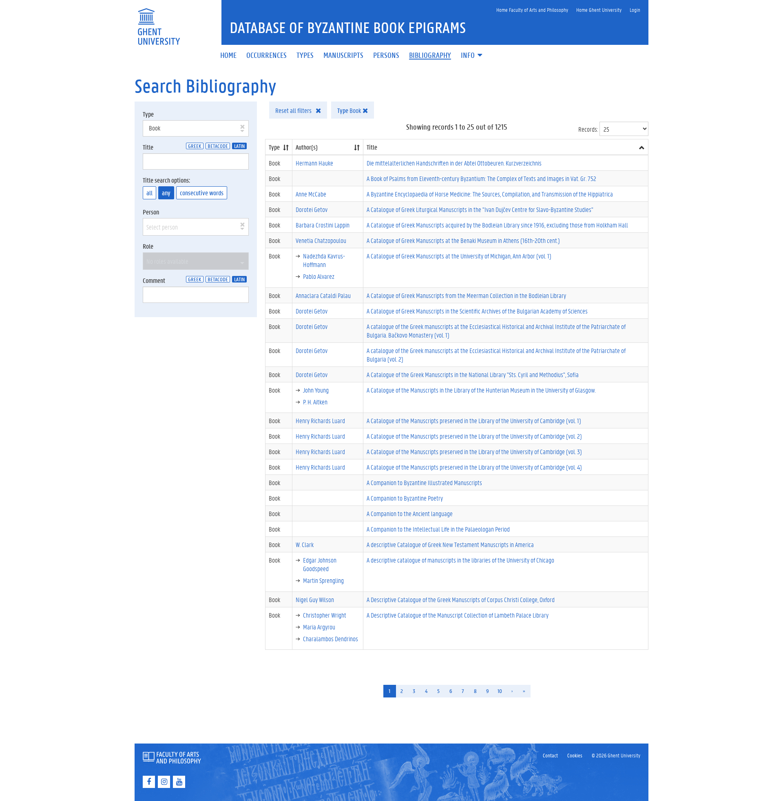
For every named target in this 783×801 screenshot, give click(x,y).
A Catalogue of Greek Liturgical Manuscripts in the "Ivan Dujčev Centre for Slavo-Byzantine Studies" (480, 209)
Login (635, 9)
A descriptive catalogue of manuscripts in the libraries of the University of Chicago (460, 560)
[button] (472, 56)
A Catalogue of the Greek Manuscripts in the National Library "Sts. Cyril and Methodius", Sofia (473, 374)
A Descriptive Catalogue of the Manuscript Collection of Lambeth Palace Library (458, 615)
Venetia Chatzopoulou (321, 240)
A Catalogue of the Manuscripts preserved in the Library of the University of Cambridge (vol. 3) (474, 451)
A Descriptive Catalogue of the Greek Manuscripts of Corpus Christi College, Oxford (461, 599)
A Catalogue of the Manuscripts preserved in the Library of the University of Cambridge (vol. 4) (474, 467)
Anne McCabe (311, 194)
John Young (316, 390)
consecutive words (201, 192)
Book (350, 110)
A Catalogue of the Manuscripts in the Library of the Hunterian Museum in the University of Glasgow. (481, 390)
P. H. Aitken (315, 401)
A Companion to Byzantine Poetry (405, 498)
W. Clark (305, 544)
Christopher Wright (324, 615)
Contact (550, 755)
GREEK (194, 146)
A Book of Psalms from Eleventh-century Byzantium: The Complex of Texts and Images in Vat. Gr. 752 (481, 178)
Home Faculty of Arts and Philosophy (532, 9)
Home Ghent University (599, 9)
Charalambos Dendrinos (330, 638)
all (149, 192)
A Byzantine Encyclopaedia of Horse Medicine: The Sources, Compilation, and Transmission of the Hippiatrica (490, 194)
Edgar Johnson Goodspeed (319, 564)
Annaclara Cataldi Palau (323, 295)
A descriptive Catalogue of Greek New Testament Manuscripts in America (450, 544)
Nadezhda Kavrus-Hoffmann (324, 260)
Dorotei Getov (311, 209)
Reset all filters (294, 110)
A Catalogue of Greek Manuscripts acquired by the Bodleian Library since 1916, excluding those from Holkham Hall (497, 225)
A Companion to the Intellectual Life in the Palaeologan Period (438, 529)
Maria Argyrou (319, 626)
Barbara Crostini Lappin (322, 225)
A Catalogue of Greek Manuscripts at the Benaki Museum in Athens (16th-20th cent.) (463, 240)
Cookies (574, 755)
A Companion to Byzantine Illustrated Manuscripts (424, 482)
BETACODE (218, 146)
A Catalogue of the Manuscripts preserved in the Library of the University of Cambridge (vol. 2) (474, 436)
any (166, 192)
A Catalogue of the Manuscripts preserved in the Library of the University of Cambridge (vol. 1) (474, 420)
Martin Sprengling (323, 580)
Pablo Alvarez (318, 276)
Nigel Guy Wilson (315, 599)
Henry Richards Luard (320, 420)
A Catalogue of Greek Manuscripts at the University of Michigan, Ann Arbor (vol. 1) (459, 256)
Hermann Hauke (314, 163)
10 (500, 690)
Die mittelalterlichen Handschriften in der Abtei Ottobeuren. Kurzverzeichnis (454, 163)
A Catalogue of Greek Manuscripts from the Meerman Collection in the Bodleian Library (466, 295)
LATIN (239, 146)
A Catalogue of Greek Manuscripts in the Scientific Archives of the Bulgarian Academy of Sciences (477, 311)
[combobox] (196, 128)
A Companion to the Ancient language (410, 513)
